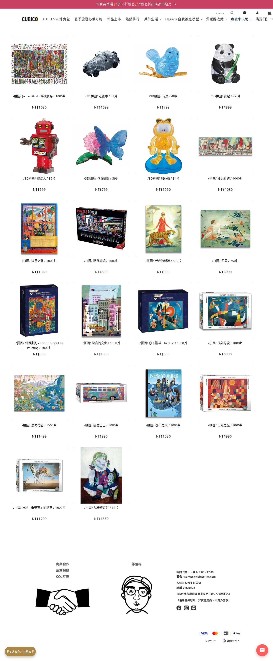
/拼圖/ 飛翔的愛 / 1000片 (225, 343)
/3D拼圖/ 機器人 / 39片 (39, 178)
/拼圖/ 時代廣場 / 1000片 (101, 261)
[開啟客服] (262, 650)
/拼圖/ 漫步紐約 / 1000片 (225, 178)
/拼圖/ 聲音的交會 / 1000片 (101, 343)
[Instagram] (186, 608)
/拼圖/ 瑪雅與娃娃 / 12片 (101, 508)
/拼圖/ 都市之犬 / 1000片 (163, 425)
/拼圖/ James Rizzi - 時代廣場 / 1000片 (39, 96)
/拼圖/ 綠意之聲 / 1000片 (39, 261)
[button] (232, 13)
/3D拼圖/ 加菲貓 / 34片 (163, 178)
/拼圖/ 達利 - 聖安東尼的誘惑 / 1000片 (39, 508)
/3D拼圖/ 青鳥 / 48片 (163, 96)
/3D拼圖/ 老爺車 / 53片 (101, 96)
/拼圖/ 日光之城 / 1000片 (225, 425)
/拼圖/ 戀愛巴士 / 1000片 (101, 425)
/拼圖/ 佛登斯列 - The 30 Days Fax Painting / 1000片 (39, 345)
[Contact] (244, 13)
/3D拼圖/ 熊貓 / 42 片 (225, 96)
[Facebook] (178, 608)
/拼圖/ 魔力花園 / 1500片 (39, 425)
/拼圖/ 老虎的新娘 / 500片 (163, 261)
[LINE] (193, 608)
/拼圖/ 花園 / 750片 (225, 261)
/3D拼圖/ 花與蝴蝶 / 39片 (101, 178)
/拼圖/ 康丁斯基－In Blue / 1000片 (163, 343)
